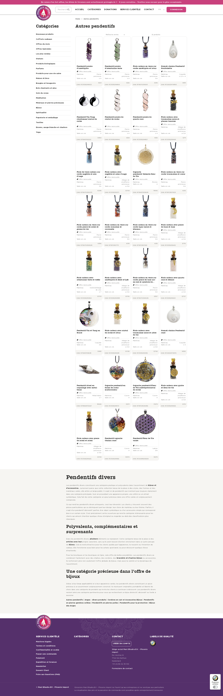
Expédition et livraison (46, 662)
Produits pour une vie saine (48, 73)
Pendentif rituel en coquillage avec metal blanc (87, 387)
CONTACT (149, 9)
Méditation (41, 98)
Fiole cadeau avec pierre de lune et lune (172, 226)
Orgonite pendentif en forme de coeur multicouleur (115, 387)
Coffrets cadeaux (44, 39)
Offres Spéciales (43, 49)
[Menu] (219, 675)
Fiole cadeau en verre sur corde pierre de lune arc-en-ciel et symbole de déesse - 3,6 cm (144, 280)
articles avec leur (74, 542)
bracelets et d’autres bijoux (129, 558)
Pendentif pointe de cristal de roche (114, 118)
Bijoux (39, 108)
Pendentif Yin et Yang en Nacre (88, 331)
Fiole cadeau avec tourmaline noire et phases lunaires (170, 119)
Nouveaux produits (44, 34)
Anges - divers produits (95, 600)
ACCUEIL (79, 9)
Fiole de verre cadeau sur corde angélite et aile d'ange (88, 174)
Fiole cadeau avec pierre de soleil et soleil (88, 439)
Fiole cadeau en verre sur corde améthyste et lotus (144, 67)
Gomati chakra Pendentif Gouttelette (173, 67)
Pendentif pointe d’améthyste (85, 67)
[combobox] (63, 9)
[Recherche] (68, 9)
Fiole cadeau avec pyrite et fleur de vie (172, 386)
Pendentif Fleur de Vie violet (143, 439)
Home (77, 19)
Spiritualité (41, 113)
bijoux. (72, 545)
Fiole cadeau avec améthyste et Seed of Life (117, 279)
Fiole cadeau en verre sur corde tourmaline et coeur (173, 173)
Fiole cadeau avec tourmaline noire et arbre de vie (144, 332)
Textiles (39, 122)
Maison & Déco (42, 78)
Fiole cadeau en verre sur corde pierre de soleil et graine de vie (88, 227)
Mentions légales (43, 642)
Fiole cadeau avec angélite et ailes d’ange (116, 173)
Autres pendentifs (74, 600)
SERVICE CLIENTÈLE (130, 9)
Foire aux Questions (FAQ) (48, 674)
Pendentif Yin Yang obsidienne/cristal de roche (87, 119)
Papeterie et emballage (47, 117)
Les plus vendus (43, 54)
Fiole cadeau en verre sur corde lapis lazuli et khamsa (144, 227)
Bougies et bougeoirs (46, 83)
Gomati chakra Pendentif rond (173, 331)
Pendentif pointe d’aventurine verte (113, 67)
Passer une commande (46, 654)
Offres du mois (43, 44)
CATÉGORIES (94, 9)
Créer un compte (121, 643)
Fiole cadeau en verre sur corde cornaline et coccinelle (116, 227)
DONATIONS (110, 9)
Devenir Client (42, 670)
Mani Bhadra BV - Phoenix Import (53, 687)
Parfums (40, 68)
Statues (39, 59)
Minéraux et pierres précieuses (50, 103)
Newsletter (41, 666)
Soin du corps (42, 93)
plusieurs (94, 539)
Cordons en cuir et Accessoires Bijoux (125, 600)
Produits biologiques (45, 64)
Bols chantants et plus (46, 88)
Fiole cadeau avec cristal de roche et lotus (116, 331)
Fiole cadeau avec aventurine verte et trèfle (88, 279)
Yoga (38, 132)
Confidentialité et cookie (47, 650)
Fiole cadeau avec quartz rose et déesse (172, 279)
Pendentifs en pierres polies (105, 603)
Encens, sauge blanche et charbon (51, 127)
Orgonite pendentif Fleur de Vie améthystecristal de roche (144, 387)
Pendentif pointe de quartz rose (142, 118)
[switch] (215, 687)
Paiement (40, 658)
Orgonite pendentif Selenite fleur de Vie (144, 174)
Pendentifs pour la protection (134, 603)
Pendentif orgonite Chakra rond (113, 439)
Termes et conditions (46, 646)
